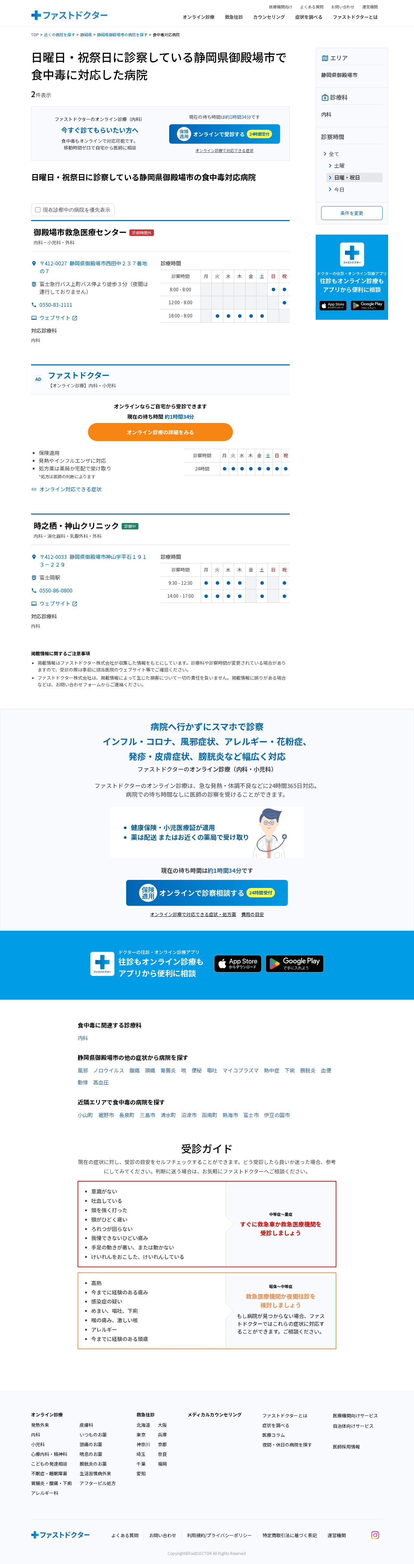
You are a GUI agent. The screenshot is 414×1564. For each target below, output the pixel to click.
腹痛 (134, 1070)
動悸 (83, 1082)
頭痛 (150, 1070)
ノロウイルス (108, 1070)
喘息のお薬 (91, 1454)
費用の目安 (252, 914)
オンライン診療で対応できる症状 (224, 150)
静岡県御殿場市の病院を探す (122, 34)
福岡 (162, 1463)
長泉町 (127, 1115)
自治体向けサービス (353, 1426)
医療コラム (273, 1435)
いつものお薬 (93, 1434)
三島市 (147, 1115)
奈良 (162, 1454)
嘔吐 (212, 1070)
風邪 (83, 1070)
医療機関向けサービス (355, 1415)
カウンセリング (269, 17)
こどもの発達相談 (49, 1463)
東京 (141, 1434)
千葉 (141, 1463)
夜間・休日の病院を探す (287, 1444)
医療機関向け (280, 6)
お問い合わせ (342, 6)
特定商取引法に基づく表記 (290, 1535)
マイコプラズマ (241, 1070)
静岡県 (86, 34)
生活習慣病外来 (95, 1473)
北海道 (143, 1425)
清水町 (168, 1115)
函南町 (209, 1115)
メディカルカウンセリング (215, 1414)
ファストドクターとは (355, 17)
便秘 (196, 1070)
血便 (326, 1070)
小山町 (85, 1115)
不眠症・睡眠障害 (49, 1473)
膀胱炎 (308, 1070)
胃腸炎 (168, 1070)
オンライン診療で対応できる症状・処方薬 (193, 914)
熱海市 (230, 1115)
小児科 (38, 1444)
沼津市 (189, 1115)
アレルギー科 (44, 1493)
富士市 (251, 1115)
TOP (35, 34)
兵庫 (162, 1434)
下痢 (290, 1070)
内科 (83, 1038)
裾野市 (106, 1115)
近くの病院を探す (59, 34)
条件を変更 (352, 213)
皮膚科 (86, 1425)
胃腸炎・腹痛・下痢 (51, 1483)
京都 (162, 1444)
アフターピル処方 (98, 1483)
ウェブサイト (55, 317)
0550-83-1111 (55, 304)
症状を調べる (308, 17)
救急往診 (234, 17)
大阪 (162, 1425)
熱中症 (271, 1070)
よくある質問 (311, 6)
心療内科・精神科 (49, 1454)
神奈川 (143, 1444)
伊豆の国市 (277, 1115)
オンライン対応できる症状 (70, 489)
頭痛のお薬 (91, 1444)
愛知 (141, 1473)
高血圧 (101, 1082)
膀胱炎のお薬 (93, 1463)
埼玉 (141, 1454)
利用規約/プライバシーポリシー (219, 1535)
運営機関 (370, 6)
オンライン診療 (198, 17)
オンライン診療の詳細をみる (160, 432)
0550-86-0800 (55, 590)
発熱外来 (40, 1425)
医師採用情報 (346, 1446)
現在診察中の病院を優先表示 (76, 209)
